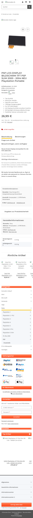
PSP (4, 339)
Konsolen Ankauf (6, 291)
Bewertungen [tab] (20, 137)
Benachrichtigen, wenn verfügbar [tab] (14, 144)
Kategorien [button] (5, 287)
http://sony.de (13, 232)
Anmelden (16, 417)
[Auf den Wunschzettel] (28, 29)
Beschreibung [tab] (6, 137)
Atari (2, 294)
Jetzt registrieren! (13, 424)
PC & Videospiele (6, 346)
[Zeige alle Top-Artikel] (29, 434)
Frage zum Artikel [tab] (8, 140)
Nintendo (4, 301)
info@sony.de (11, 203)
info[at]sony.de (20, 203)
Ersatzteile (11, 90)
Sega (2, 305)
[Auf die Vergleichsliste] (23, 29)
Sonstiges (4, 350)
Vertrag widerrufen (16, 505)
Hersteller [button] (5, 428)
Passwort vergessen (7, 421)
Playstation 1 (7, 312)
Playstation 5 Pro (8, 329)
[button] (22, 2)
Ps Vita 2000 (6, 336)
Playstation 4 (7, 322)
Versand (9, 122)
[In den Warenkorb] (2, 25)
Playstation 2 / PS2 (8, 315)
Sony (3, 308)
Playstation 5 (7, 326)
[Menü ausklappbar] (2, 1)
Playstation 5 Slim (8, 332)
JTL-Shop (19, 515)
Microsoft (4, 298)
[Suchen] (29, 7)
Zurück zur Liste (7, 14)
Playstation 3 (7, 319)
